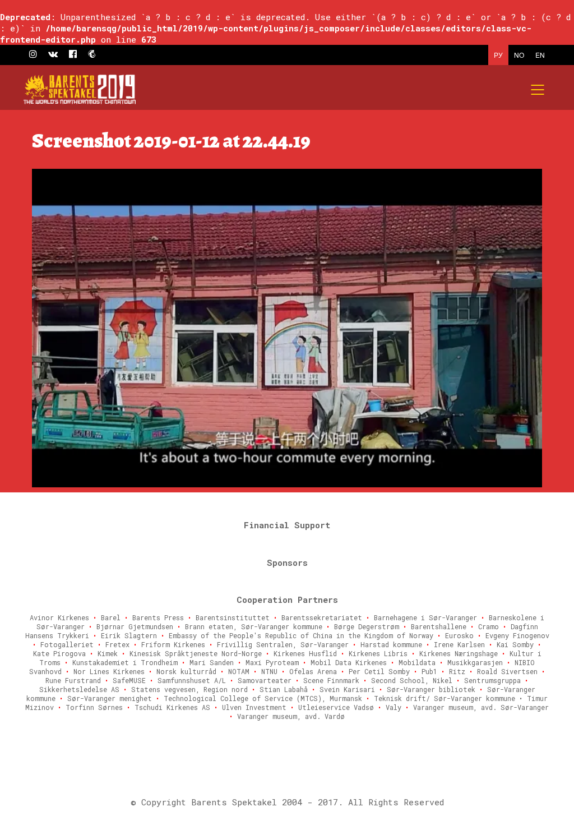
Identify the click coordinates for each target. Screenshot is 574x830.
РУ (498, 54)
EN (540, 54)
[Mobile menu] (538, 89)
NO (519, 54)
